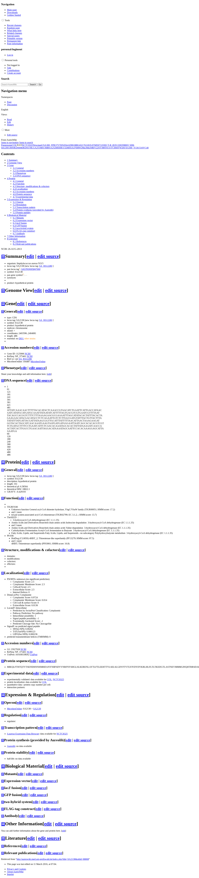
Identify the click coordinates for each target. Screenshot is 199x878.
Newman (37, 145)
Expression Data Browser (23, 734)
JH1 (8, 148)
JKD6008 (17, 148)
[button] (3, 20)
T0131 (108, 148)
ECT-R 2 (109, 145)
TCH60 (114, 148)
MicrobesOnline (38, 361)
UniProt (33, 654)
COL (14, 145)
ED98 (122, 145)
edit (30, 256)
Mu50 (89, 148)
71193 (102, 145)
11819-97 (90, 145)
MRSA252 (50, 148)
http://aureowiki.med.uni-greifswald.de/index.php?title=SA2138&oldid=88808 (53, 859)
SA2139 (37, 708)
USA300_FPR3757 (51, 145)
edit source (48, 256)
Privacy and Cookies (16, 869)
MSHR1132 (61, 148)
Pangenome (6, 145)
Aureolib (11, 746)
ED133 (116, 145)
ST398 (101, 148)
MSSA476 (72, 148)
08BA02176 (80, 145)
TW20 (121, 148)
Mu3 (84, 148)
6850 (96, 145)
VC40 (146, 148)
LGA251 (35, 148)
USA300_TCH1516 (133, 148)
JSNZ (62, 145)
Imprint (10, 874)
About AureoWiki (15, 871)
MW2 (79, 148)
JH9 (11, 148)
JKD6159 (26, 148)
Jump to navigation (10, 142)
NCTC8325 (27, 145)
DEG (21, 338)
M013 (42, 148)
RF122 (95, 148)
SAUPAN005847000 (30, 269)
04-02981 (69, 145)
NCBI (27, 353)
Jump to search (26, 142)
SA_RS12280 (45, 266)
